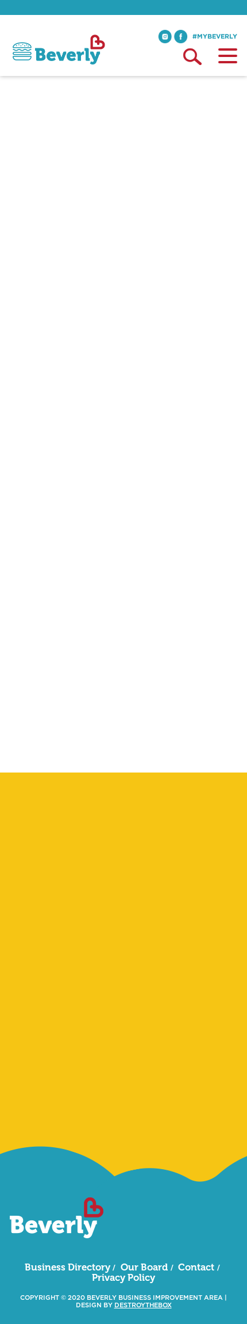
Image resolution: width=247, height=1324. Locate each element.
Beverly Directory (44, 181)
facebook (180, 36)
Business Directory (67, 1267)
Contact (196, 1267)
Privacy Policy (123, 1277)
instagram (165, 36)
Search (192, 56)
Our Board (144, 1267)
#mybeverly (214, 36)
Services (101, 181)
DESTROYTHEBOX (143, 1305)
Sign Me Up (123, 1108)
